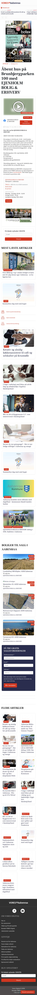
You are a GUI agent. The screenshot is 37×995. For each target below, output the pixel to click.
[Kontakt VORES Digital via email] (23, 911)
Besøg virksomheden (26, 122)
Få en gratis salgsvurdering (9, 957)
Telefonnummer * (9, 655)
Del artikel (26, 117)
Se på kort (8, 189)
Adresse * (6, 669)
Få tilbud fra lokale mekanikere (10, 959)
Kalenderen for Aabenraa (8, 947)
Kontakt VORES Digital (8, 928)
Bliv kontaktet (10, 685)
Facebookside (17, 172)
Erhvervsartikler (6, 952)
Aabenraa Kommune (7, 954)
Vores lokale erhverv (7, 944)
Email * (6, 662)
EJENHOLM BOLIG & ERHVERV (14, 180)
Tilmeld (18, 239)
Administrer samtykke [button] (8, 931)
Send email (8, 186)
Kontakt (8, 201)
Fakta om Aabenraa (7, 949)
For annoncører (6, 923)
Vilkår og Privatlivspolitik (9, 926)
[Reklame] (18, 28)
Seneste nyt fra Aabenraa (8, 941)
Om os (3, 921)
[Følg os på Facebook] (14, 911)
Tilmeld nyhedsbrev (28, 992)
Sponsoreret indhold (7, 962)
